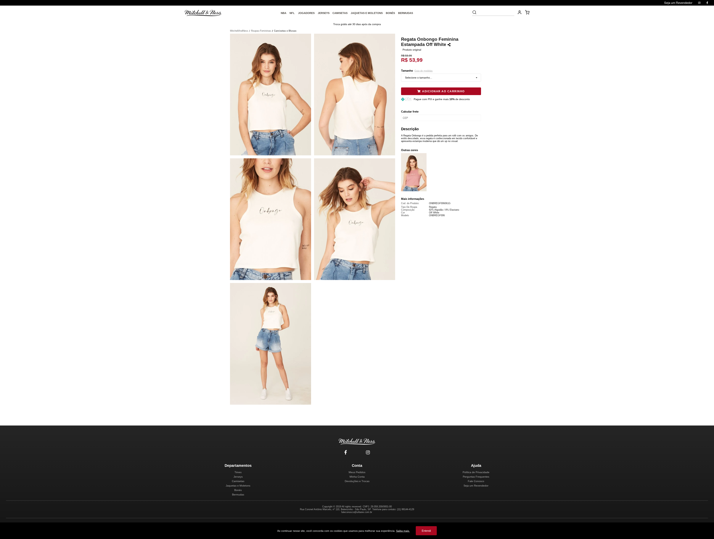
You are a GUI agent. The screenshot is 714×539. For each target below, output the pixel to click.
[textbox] (495, 12)
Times (238, 472)
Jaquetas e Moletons (238, 485)
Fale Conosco (476, 481)
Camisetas (238, 481)
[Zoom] (272, 94)
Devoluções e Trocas (357, 481)
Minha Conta (357, 476)
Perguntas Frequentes (476, 476)
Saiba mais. (403, 530)
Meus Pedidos (357, 472)
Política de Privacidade (476, 472)
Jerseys (238, 476)
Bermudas (238, 494)
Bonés (238, 490)
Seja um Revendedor (476, 485)
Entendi (426, 530)
